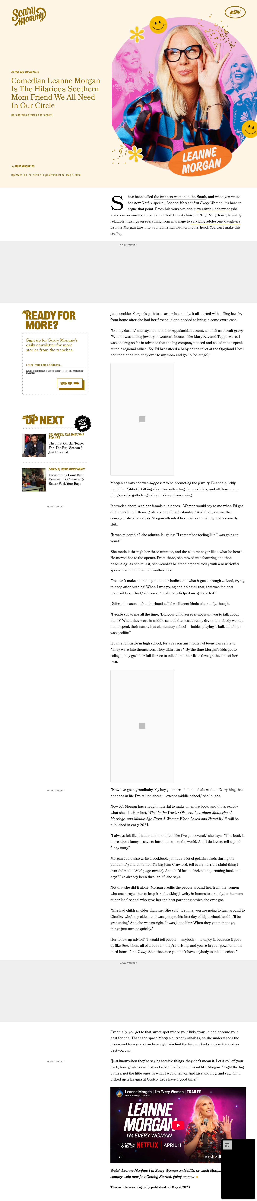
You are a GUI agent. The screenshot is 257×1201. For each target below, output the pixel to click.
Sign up (66, 383)
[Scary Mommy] (29, 16)
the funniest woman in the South (180, 196)
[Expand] (225, 1142)
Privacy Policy (31, 373)
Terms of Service (74, 371)
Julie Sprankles (25, 166)
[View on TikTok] (142, 419)
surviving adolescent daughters (215, 221)
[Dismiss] (251, 1142)
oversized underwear (213, 209)
